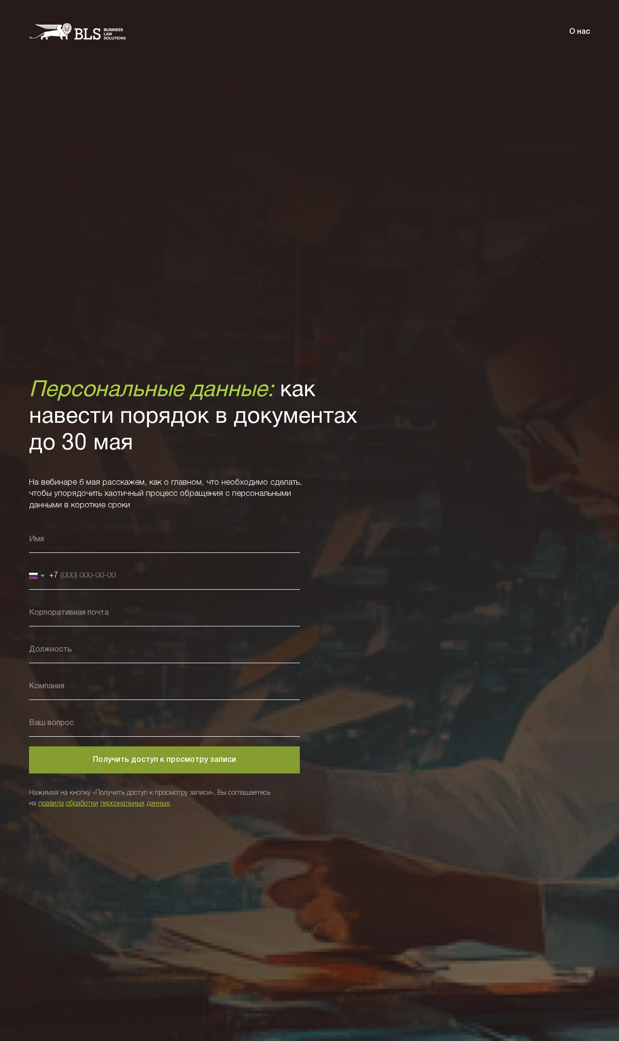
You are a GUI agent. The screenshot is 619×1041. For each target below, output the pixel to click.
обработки (82, 804)
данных (158, 804)
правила (51, 804)
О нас (579, 32)
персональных (122, 804)
